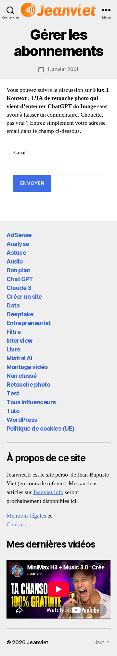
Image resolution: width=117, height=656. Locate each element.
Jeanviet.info (48, 492)
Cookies (16, 524)
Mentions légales (26, 516)
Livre (13, 349)
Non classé (21, 375)
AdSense (19, 235)
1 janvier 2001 (63, 69)
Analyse (17, 243)
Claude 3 (18, 287)
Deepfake (19, 314)
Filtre (13, 331)
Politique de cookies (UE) (40, 428)
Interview (19, 340)
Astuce (16, 252)
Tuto (12, 410)
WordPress (21, 419)
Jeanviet (37, 642)
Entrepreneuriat (28, 323)
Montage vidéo (27, 367)
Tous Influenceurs (31, 402)
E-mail (20, 153)
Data (13, 305)
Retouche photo (28, 384)
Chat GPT (19, 279)
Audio (14, 261)
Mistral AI (19, 358)
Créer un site (24, 296)
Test (12, 393)
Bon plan (18, 270)
